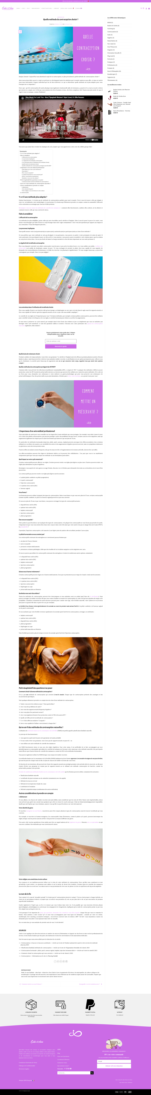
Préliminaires (111, 65)
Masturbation (111, 41)
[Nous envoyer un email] (68, 1068)
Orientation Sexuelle (113, 53)
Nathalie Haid (68, 24)
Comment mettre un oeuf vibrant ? (31, 984)
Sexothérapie (111, 74)
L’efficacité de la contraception (29, 157)
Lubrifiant (56, 8)
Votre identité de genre (27, 189)
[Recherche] (141, 8)
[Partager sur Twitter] (58, 961)
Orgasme (110, 50)
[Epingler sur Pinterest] (63, 961)
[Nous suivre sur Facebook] (65, 1068)
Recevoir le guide (61, 346)
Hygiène (109, 37)
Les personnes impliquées (28, 159)
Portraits (110, 59)
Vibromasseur (35, 8)
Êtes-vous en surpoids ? (28, 173)
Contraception (60, 17)
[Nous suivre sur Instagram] (143, 8)
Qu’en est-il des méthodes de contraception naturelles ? (35, 183)
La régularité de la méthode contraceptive (32, 160)
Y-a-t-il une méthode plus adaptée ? (30, 153)
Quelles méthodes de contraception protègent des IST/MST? (36, 165)
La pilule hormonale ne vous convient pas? (32, 174)
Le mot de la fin (24, 192)
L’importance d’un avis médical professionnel (32, 167)
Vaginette (110, 77)
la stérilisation (94, 596)
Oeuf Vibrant (111, 47)
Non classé (110, 44)
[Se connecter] (146, 8)
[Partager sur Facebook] (55, 961)
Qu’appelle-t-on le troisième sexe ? (89, 984)
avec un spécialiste (92, 822)
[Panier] (149, 8)
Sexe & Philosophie (113, 71)
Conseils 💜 (78, 8)
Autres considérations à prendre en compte (32, 185)
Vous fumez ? (25, 171)
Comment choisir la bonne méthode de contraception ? (35, 181)
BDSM (18, 8)
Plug (28, 8)
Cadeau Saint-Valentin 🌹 (67, 8)
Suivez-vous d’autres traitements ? (30, 176)
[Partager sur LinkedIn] (66, 961)
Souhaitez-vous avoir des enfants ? (30, 178)
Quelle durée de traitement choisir (30, 164)
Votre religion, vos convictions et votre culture (33, 190)
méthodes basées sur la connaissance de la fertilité (42, 730)
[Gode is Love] (7, 8)
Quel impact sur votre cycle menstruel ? (31, 169)
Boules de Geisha (112, 25)
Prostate (109, 68)
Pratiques (110, 62)
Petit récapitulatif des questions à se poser (31, 180)
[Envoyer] (92, 1072)
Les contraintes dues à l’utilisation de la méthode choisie (35, 162)
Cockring (110, 28)
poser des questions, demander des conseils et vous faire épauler (60, 912)
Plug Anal (110, 56)
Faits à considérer (25, 155)
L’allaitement (25, 187)
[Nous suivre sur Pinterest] (70, 1068)
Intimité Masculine (47, 8)
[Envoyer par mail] (61, 961)
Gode (23, 8)
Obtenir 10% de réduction (114, 1066)
